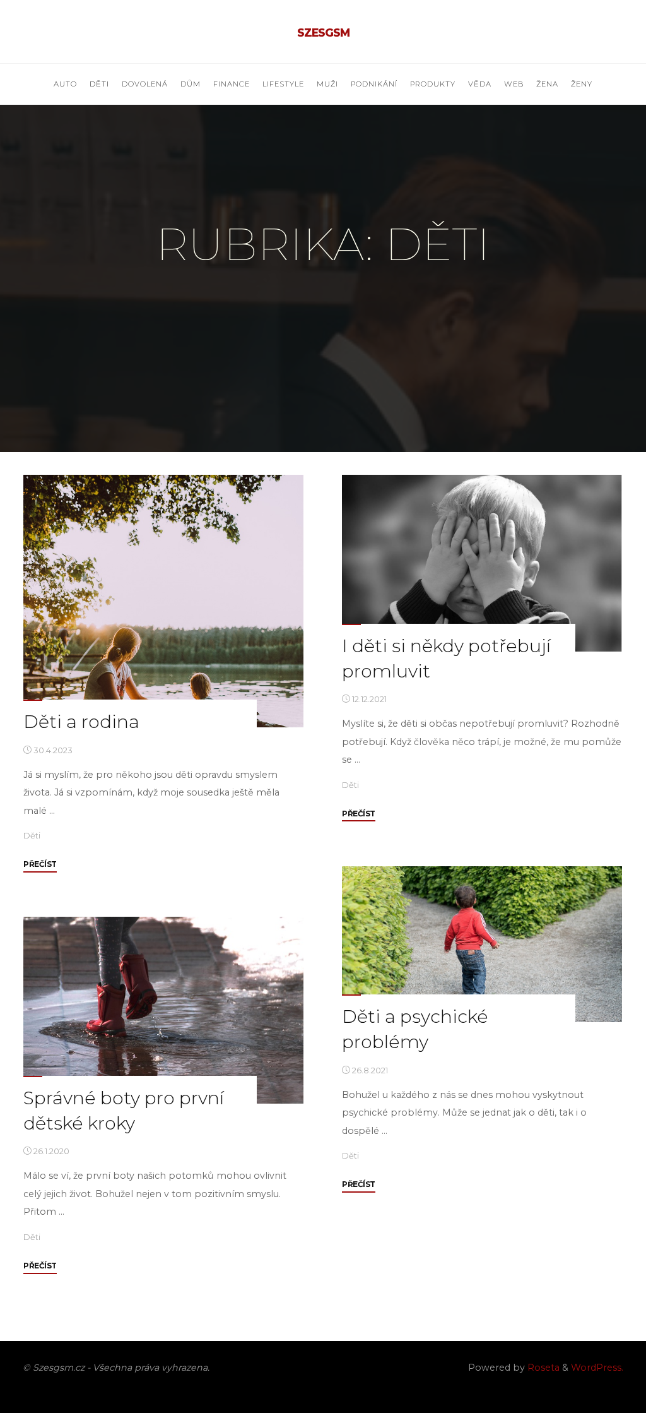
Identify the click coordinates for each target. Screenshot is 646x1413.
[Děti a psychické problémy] (482, 944)
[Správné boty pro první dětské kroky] (163, 1010)
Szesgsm (323, 32)
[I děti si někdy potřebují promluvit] (482, 563)
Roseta (542, 1367)
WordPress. (597, 1367)
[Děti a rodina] (163, 601)
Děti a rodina (81, 721)
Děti (31, 835)
